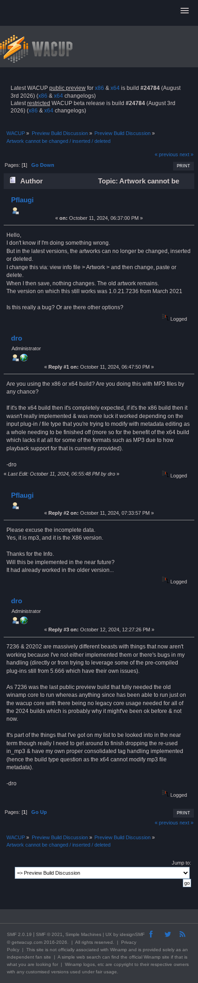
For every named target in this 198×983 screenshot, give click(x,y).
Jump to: (181, 862)
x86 (99, 88)
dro (16, 338)
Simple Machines (83, 934)
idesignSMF (132, 934)
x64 (115, 88)
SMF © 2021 (49, 934)
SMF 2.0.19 (19, 934)
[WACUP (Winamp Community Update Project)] (24, 359)
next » (186, 154)
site (40, 949)
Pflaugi (22, 200)
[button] (184, 11)
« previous (166, 154)
